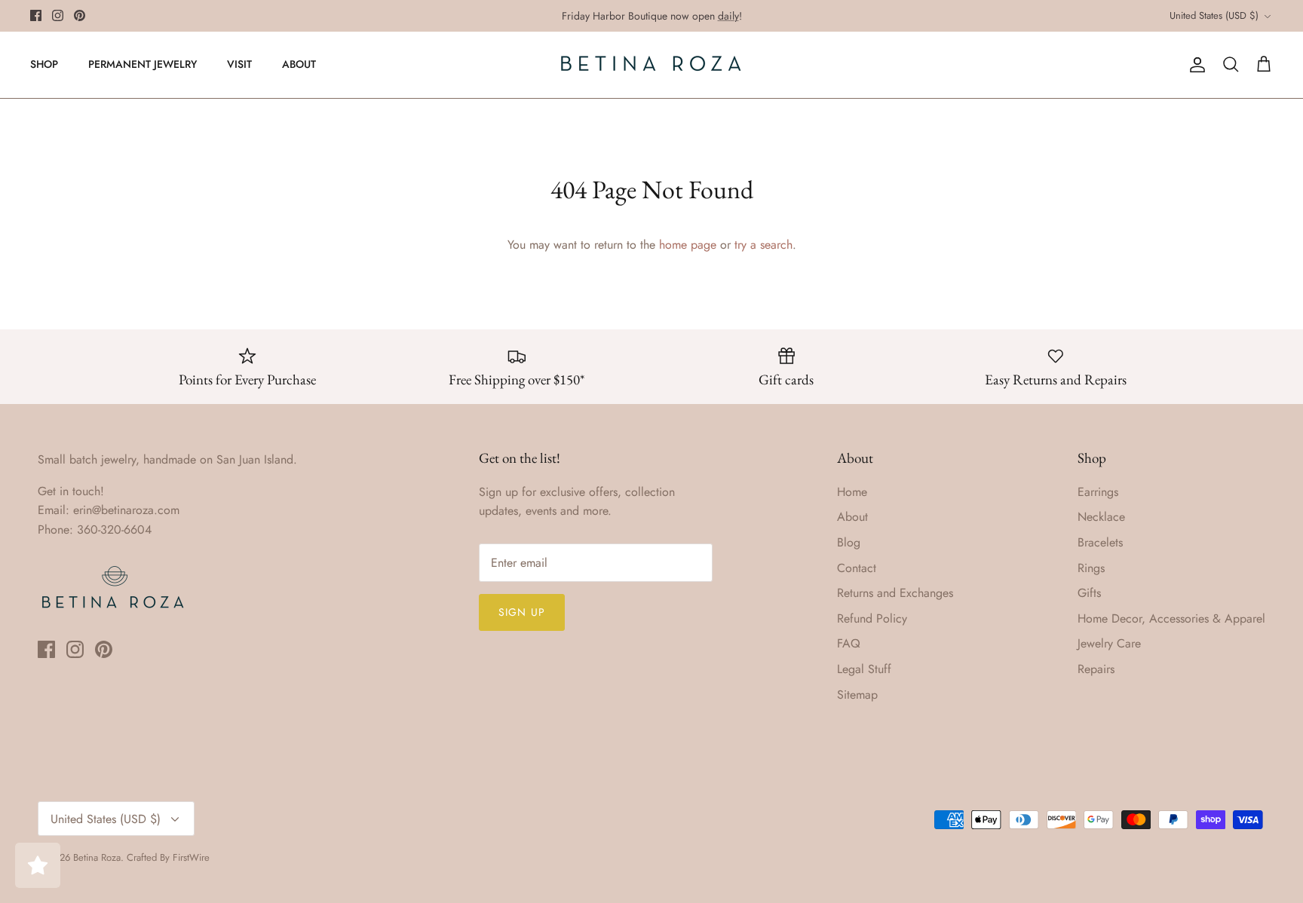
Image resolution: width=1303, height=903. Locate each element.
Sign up (521, 612)
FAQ (848, 643)
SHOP (44, 64)
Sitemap (857, 694)
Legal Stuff (864, 669)
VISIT (239, 64)
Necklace (1101, 516)
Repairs (1096, 669)
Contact (856, 568)
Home (852, 491)
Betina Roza (97, 857)
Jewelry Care (1109, 643)
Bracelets (1100, 542)
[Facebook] (35, 15)
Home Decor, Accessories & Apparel (1171, 618)
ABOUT (299, 64)
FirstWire (191, 857)
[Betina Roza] (651, 65)
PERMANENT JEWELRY (142, 64)
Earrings (1098, 491)
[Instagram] (57, 15)
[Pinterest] (79, 15)
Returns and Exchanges (895, 592)
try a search (763, 244)
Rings (1091, 568)
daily (728, 15)
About (852, 516)
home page (687, 244)
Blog (848, 542)
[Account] (1194, 65)
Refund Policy (872, 618)
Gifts (1089, 592)
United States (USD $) (1214, 15)
